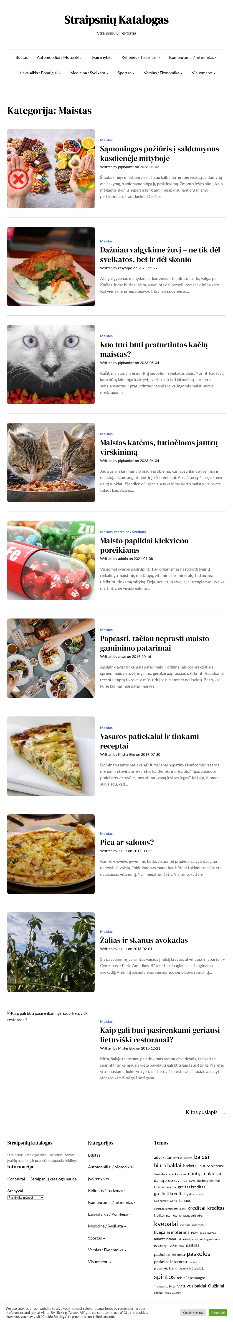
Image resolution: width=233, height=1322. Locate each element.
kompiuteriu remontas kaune (170, 1208)
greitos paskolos (196, 1194)
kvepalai (166, 1223)
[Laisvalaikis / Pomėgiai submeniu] (60, 73)
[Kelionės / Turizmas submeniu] (158, 57)
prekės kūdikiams (165, 1268)
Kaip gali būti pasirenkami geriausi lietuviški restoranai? (160, 1034)
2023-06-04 (149, 461)
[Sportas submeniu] (133, 73)
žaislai (158, 1293)
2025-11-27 (147, 268)
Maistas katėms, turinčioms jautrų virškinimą (159, 447)
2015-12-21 (150, 1048)
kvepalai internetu (192, 1225)
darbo (192, 1180)
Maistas (106, 140)
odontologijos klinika (207, 1239)
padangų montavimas (169, 1245)
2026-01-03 (149, 167)
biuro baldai (167, 1165)
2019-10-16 (141, 656)
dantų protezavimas (170, 1180)
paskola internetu (169, 1254)
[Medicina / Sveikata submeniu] (107, 73)
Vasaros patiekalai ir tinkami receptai (149, 741)
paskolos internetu (170, 1261)
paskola (192, 1245)
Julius (122, 851)
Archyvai (15, 1190)
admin (123, 558)
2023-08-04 (149, 363)
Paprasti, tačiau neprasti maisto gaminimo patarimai (154, 643)
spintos (164, 1276)
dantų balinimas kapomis (170, 1174)
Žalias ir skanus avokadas (144, 940)
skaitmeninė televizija (191, 1268)
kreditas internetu (165, 1215)
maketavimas (208, 1232)
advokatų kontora (182, 1157)
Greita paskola (165, 1187)
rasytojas (125, 268)
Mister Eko (126, 754)
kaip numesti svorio (165, 1200)
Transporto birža (164, 1286)
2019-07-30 (150, 754)
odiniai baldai (186, 1239)
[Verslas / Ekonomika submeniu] (181, 73)
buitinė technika (212, 1166)
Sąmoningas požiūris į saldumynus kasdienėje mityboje (159, 153)
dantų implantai (204, 1173)
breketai (190, 1165)
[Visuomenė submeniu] (214, 73)
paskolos (198, 1253)
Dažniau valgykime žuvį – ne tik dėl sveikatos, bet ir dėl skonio (160, 254)
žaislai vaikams (173, 1292)
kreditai (196, 1208)
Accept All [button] (218, 1313)
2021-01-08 (143, 558)
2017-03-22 (142, 851)
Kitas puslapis (206, 1112)
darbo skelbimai (208, 1180)
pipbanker (126, 167)
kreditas (215, 1208)
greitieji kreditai (169, 1193)
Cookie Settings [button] (193, 1313)
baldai (201, 1156)
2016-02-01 (142, 949)
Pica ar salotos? (127, 842)
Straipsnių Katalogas (116, 19)
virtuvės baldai (191, 1285)
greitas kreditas (191, 1186)
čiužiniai (216, 1285)
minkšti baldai (165, 1239)
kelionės (185, 1200)
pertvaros (194, 1262)
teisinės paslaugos (191, 1277)
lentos (194, 1232)
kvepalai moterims (171, 1232)
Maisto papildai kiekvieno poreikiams (144, 545)
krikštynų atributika (191, 1215)
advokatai (162, 1157)
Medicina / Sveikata (130, 532)
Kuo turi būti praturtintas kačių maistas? (154, 349)
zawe (122, 656)
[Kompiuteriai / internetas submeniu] (216, 57)
